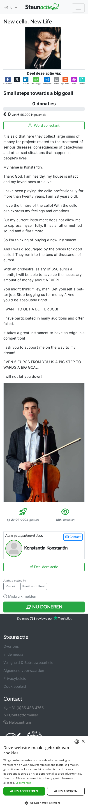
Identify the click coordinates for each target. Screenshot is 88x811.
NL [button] (12, 8)
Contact (75, 537)
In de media (13, 654)
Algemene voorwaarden (23, 670)
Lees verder (23, 783)
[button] (7, 81)
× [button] (83, 741)
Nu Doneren (46, 607)
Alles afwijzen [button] (66, 791)
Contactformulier (23, 715)
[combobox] (76, 741)
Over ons (11, 646)
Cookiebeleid (14, 686)
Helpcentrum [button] (19, 722)
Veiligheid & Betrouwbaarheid (28, 662)
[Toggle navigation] (78, 8)
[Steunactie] (42, 7)
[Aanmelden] (6, 8)
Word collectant (46, 125)
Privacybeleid (14, 678)
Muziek (10, 586)
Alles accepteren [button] (24, 791)
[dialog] (44, 773)
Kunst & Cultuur (33, 586)
